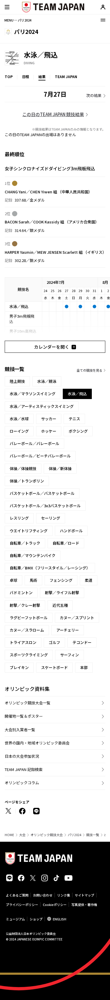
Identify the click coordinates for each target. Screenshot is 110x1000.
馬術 (33, 580)
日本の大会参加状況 (22, 756)
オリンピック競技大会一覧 (27, 703)
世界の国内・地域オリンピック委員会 (37, 743)
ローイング (19, 431)
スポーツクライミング (29, 655)
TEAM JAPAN (66, 76)
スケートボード (54, 667)
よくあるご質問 (17, 895)
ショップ (36, 919)
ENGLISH (59, 919)
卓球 (13, 580)
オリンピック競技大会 (47, 835)
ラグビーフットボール (29, 617)
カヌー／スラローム (27, 630)
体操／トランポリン (27, 481)
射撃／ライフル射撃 (62, 592)
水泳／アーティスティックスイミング (42, 406)
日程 (25, 76)
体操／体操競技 (23, 468)
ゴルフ (54, 642)
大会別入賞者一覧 (20, 729)
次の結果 (93, 95)
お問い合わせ (43, 895)
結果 (41, 76)
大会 (22, 835)
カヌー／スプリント (77, 617)
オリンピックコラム (22, 782)
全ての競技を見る (89, 370)
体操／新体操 (60, 468)
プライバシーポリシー (22, 904)
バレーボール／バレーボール (34, 443)
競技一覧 (92, 835)
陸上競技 (17, 381)
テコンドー (82, 642)
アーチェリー (67, 630)
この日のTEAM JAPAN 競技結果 (53, 114)
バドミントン (21, 592)
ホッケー (48, 431)
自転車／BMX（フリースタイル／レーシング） (50, 568)
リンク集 (63, 895)
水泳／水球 (19, 418)
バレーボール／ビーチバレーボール (40, 456)
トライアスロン (23, 642)
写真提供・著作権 (84, 904)
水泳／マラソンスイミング (32, 393)
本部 (84, 667)
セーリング (50, 518)
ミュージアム (15, 919)
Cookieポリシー (55, 904)
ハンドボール (71, 530)
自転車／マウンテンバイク (32, 555)
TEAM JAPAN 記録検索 (24, 769)
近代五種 (60, 605)
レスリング (19, 518)
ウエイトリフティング (29, 530)
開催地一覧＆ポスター (24, 716)
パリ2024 (74, 835)
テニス (74, 418)
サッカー (48, 418)
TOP (9, 76)
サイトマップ (84, 895)
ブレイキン (19, 667)
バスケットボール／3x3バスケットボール (45, 505)
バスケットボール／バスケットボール (42, 493)
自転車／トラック (25, 543)
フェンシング (61, 580)
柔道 (88, 580)
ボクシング (78, 431)
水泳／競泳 (46, 381)
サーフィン (69, 655)
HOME (9, 835)
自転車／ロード (66, 543)
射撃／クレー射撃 (25, 605)
